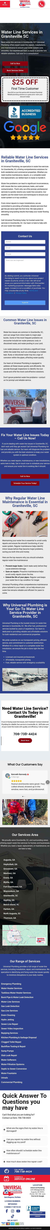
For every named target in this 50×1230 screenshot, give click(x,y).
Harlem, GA (8, 909)
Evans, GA (8, 877)
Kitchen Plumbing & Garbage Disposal (19, 1037)
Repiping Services (9, 1033)
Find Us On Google (37, 1196)
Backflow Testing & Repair (13, 1046)
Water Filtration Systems (12, 1064)
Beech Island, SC (11, 904)
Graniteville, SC (10, 895)
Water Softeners (8, 1060)
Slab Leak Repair (9, 1055)
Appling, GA (8, 900)
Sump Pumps (7, 1051)
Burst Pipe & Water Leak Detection (17, 997)
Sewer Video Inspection (12, 1028)
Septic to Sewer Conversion (14, 1069)
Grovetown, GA (10, 869)
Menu (5, 5)
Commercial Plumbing (11, 1082)
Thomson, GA (9, 918)
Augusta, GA (9, 860)
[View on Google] (7, 775)
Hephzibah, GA (10, 864)
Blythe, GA (8, 882)
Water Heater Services (11, 988)
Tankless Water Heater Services (16, 993)
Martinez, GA (9, 873)
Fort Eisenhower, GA (12, 886)
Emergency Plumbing (11, 984)
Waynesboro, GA (11, 891)
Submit (25, 303)
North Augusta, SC (12, 913)
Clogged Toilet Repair (11, 1042)
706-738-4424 (25, 734)
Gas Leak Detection (10, 1006)
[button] (2, 782)
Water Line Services (10, 1001)
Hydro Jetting (7, 1019)
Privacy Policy (21, 293)
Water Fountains (9, 1073)
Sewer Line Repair (9, 1024)
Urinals (4, 1077)
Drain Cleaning (8, 1015)
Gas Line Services (9, 1010)
